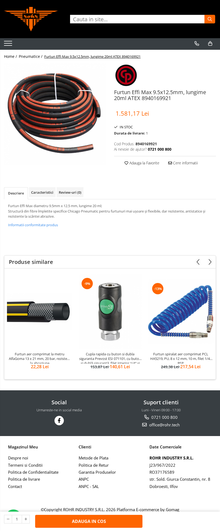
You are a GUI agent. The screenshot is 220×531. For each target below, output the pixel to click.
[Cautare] (209, 19)
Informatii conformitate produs (33, 224)
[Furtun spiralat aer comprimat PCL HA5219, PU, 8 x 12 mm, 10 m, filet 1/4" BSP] (180, 311)
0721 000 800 (164, 417)
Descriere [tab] (16, 193)
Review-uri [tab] (70, 192)
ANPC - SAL (89, 486)
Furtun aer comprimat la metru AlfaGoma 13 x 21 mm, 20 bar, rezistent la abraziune (40, 358)
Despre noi (18, 458)
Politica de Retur (94, 465)
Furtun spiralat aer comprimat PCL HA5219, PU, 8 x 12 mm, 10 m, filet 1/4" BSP (180, 358)
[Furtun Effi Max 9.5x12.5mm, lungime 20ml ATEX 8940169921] (55, 114)
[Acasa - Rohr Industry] (31, 19)
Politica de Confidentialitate (33, 472)
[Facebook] (59, 420)
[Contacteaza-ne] (197, 43)
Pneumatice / (31, 56)
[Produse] (8, 45)
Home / (11, 56)
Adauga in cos (89, 521)
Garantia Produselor (97, 472)
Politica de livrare (24, 479)
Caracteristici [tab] (42, 192)
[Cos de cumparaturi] (210, 43)
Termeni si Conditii (25, 465)
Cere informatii (185, 162)
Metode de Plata (93, 458)
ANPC (84, 479)
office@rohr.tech (164, 424)
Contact (15, 486)
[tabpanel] (55, 114)
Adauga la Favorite (143, 162)
